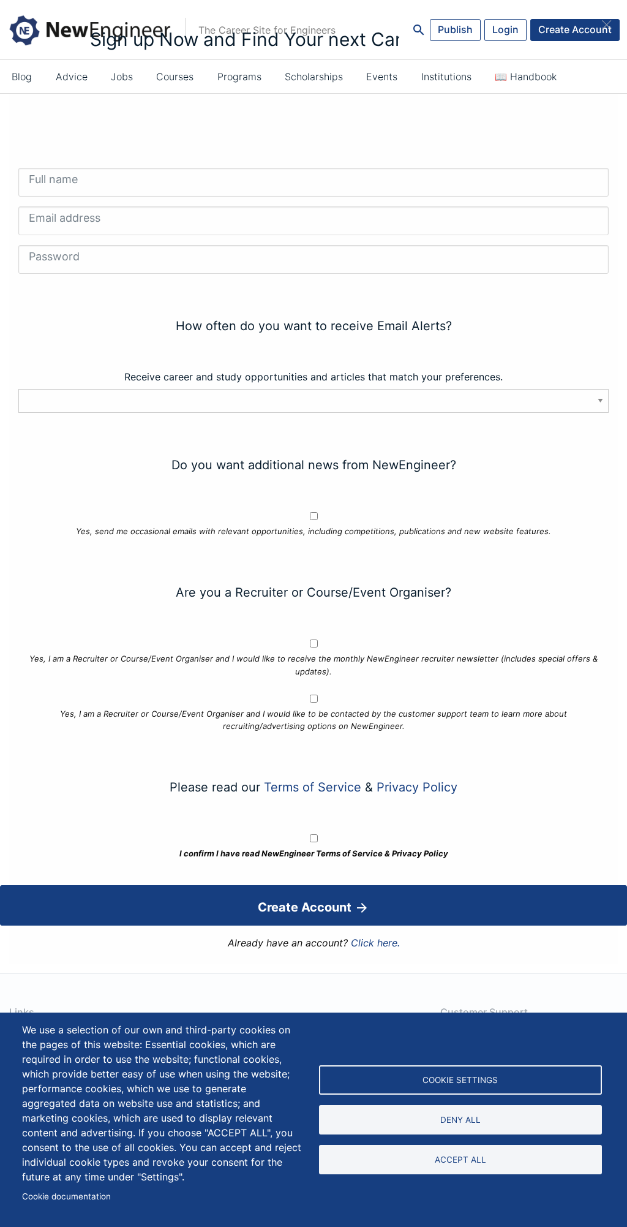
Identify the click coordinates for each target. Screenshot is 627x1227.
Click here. (375, 943)
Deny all (460, 1120)
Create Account (575, 29)
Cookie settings (460, 1080)
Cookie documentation (66, 1196)
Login (505, 29)
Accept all (460, 1160)
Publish (455, 29)
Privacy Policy (417, 787)
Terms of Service (312, 787)
